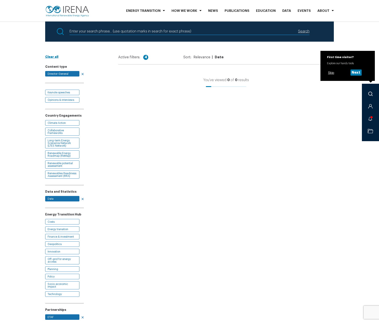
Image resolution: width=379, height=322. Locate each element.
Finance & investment (61, 236)
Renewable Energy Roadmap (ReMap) (59, 154)
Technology (55, 294)
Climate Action (57, 123)
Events (304, 10)
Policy (51, 276)
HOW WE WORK (184, 10)
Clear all (51, 56)
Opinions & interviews (61, 100)
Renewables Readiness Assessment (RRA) (62, 174)
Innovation (54, 251)
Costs (51, 222)
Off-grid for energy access (59, 260)
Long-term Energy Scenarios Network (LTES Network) (59, 143)
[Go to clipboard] (370, 131)
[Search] (370, 94)
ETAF (51, 317)
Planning (53, 269)
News (213, 10)
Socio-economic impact (58, 285)
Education (266, 10)
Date (219, 57)
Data (286, 10)
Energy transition (58, 229)
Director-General (58, 74)
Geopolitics (55, 244)
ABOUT (323, 10)
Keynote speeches (59, 92)
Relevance (201, 57)
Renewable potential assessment (60, 164)
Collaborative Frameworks (56, 131)
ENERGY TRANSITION (143, 10)
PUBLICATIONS (237, 10)
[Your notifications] (370, 118)
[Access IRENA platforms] (370, 106)
